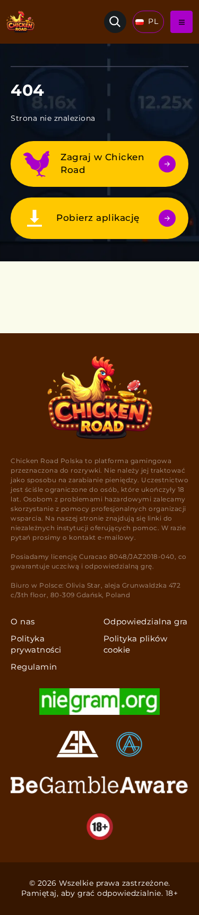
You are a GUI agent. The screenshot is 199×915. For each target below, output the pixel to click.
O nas (23, 621)
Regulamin (34, 667)
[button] (148, 22)
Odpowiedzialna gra (145, 621)
